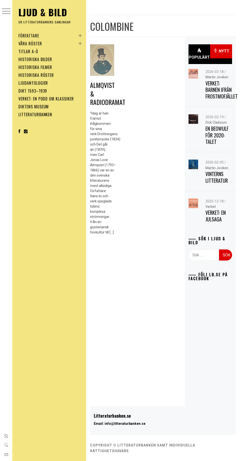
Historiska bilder (35, 59)
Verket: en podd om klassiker (46, 99)
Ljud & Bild (42, 12)
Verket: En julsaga (215, 216)
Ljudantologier (33, 83)
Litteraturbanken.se (112, 415)
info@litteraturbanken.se (125, 424)
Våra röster (30, 44)
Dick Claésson (216, 122)
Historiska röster (36, 75)
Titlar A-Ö (28, 51)
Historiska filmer (35, 67)
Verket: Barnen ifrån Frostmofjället (221, 90)
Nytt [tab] (223, 51)
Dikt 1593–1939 (32, 91)
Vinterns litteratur (216, 177)
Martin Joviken (216, 77)
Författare (28, 36)
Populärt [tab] (199, 57)
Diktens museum (33, 107)
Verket (210, 207)
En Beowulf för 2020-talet (217, 135)
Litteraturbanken (35, 114)
